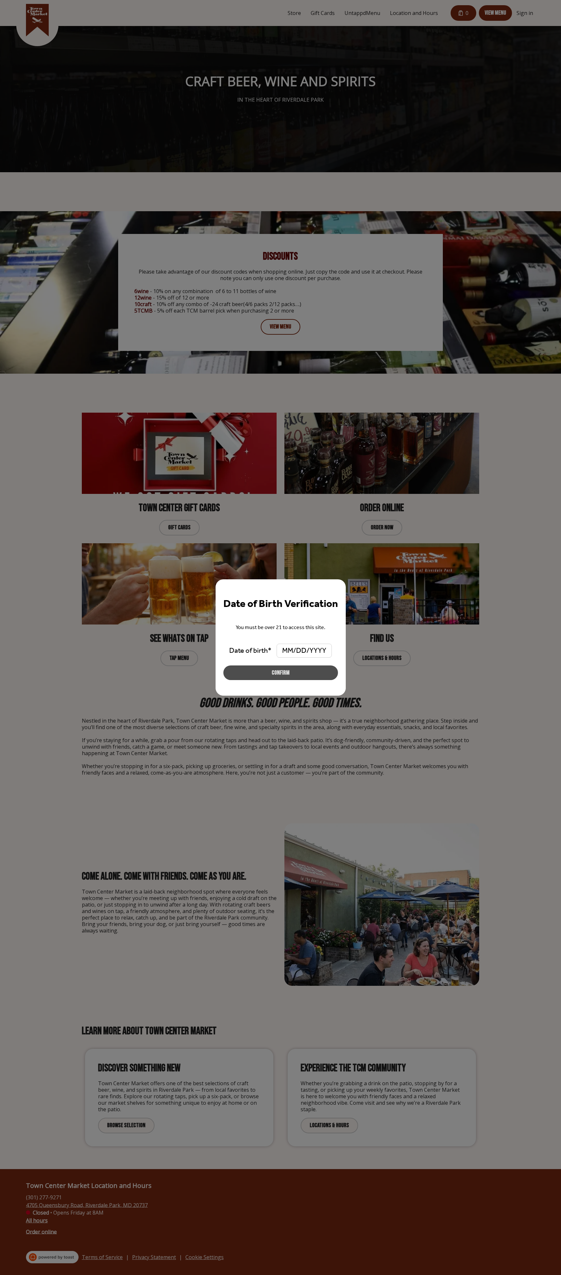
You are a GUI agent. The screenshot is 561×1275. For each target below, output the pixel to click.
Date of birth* (250, 650)
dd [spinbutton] (301, 650)
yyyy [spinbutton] (317, 650)
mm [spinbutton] (287, 650)
